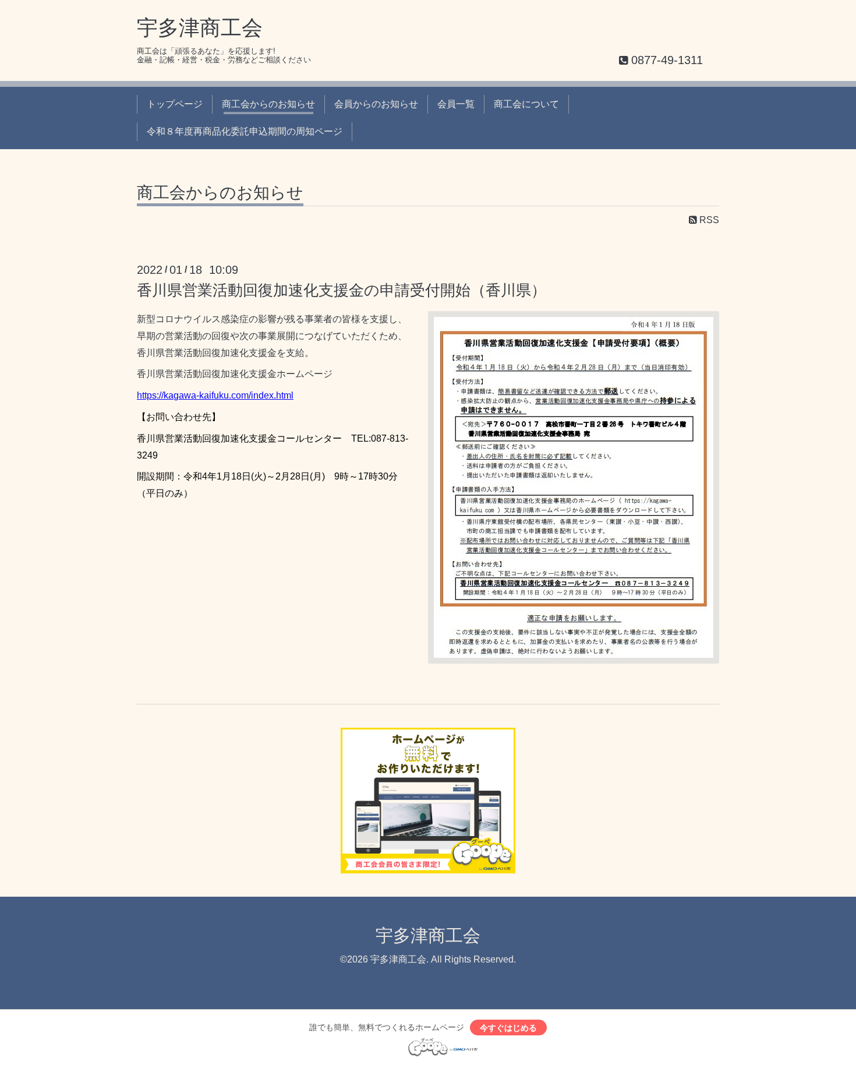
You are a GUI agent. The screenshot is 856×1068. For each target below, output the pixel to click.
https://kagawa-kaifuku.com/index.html (215, 395)
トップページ (175, 104)
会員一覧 (456, 104)
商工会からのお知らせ (268, 104)
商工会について (526, 104)
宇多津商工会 (200, 28)
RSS (708, 220)
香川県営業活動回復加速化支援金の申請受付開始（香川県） (341, 290)
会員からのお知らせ (376, 104)
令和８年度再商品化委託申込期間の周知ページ (244, 131)
